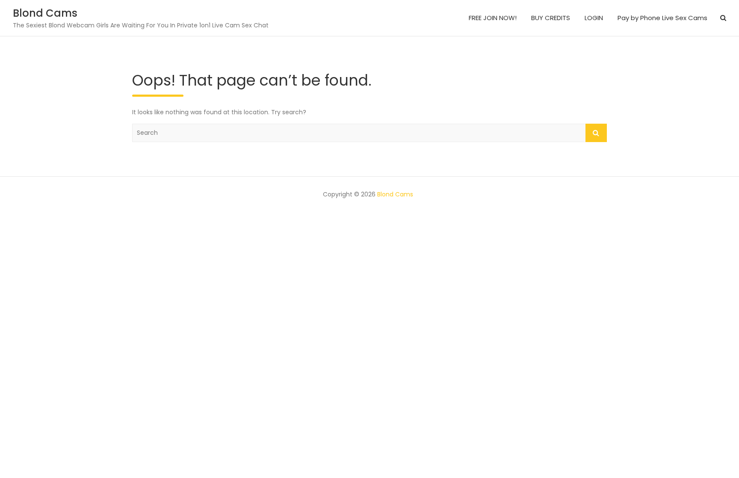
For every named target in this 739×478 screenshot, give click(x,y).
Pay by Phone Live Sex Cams (662, 17)
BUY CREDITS (550, 17)
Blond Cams (45, 13)
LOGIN (594, 17)
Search (596, 133)
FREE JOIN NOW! (493, 17)
